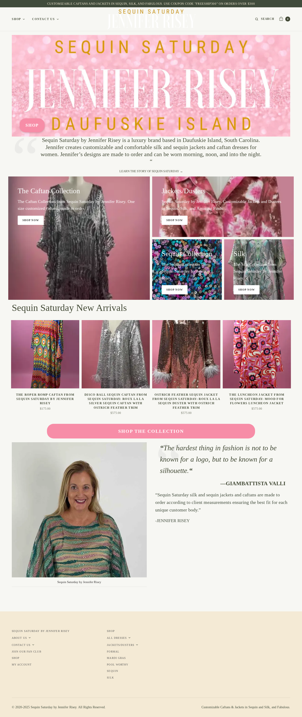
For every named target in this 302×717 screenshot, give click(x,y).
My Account (22, 664)
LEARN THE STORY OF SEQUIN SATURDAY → (151, 171)
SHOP (32, 125)
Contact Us (43, 19)
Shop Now (30, 220)
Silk (110, 677)
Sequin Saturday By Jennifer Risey (41, 631)
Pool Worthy (117, 664)
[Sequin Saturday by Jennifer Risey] (151, 19)
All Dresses (117, 637)
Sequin (112, 671)
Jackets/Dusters (120, 645)
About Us (19, 637)
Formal (113, 651)
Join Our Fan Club (26, 651)
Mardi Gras (116, 658)
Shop (16, 19)
